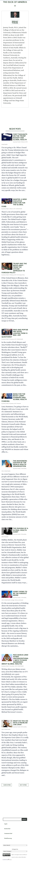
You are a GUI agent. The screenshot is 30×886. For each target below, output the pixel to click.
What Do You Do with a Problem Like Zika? (20, 723)
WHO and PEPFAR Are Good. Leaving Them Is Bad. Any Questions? (15, 333)
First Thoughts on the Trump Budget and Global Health (20, 137)
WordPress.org (8, 838)
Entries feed (7, 828)
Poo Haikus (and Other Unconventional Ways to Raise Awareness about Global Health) (15, 659)
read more (24, 193)
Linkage (12, 600)
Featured (19, 403)
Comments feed (8, 833)
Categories (15, 849)
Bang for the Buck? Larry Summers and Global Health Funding (14, 397)
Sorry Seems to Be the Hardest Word (20, 593)
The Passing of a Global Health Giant (20, 530)
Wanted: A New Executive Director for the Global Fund (14, 202)
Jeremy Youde (15, 22)
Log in (5, 823)
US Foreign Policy (21, 274)
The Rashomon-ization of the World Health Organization (20, 463)
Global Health (5, 144)
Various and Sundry (19, 600)
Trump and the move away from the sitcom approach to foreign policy (14, 268)
